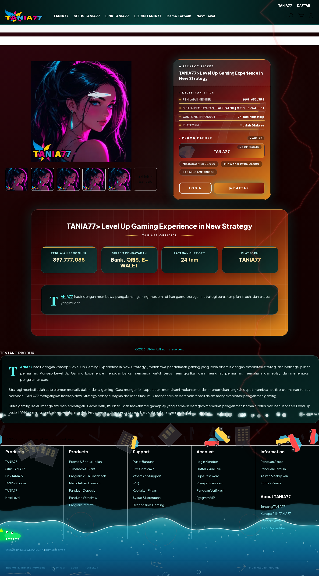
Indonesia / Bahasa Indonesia (25, 567)
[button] (301, 15)
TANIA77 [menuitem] (285, 5)
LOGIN (195, 188)
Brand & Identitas (273, 528)
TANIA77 (67, 296)
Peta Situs (91, 567)
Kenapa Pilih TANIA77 (276, 513)
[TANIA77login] (24, 15)
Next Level (12, 498)
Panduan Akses (272, 462)
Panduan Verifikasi (210, 490)
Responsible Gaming (148, 505)
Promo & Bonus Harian (85, 462)
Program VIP (206, 498)
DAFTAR (241, 188)
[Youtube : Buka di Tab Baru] (311, 567)
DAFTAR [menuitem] (303, 5)
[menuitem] (61, 16)
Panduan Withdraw (83, 498)
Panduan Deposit (82, 490)
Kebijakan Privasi (145, 490)
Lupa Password (208, 476)
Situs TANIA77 (15, 469)
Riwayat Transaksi (210, 483)
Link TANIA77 (14, 476)
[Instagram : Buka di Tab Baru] (302, 567)
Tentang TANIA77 (273, 506)
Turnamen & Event (82, 469)
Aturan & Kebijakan (274, 476)
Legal (74, 567)
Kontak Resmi (271, 483)
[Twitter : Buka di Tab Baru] (294, 567)
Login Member (207, 462)
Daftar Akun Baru (209, 469)
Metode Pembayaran (84, 483)
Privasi (60, 567)
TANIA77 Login (15, 483)
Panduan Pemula (273, 469)
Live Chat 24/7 (143, 469)
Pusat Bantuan (144, 462)
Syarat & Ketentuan (147, 498)
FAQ (136, 483)
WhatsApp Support (147, 476)
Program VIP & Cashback (87, 476)
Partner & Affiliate (273, 521)
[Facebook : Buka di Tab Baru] (285, 567)
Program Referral (81, 505)
